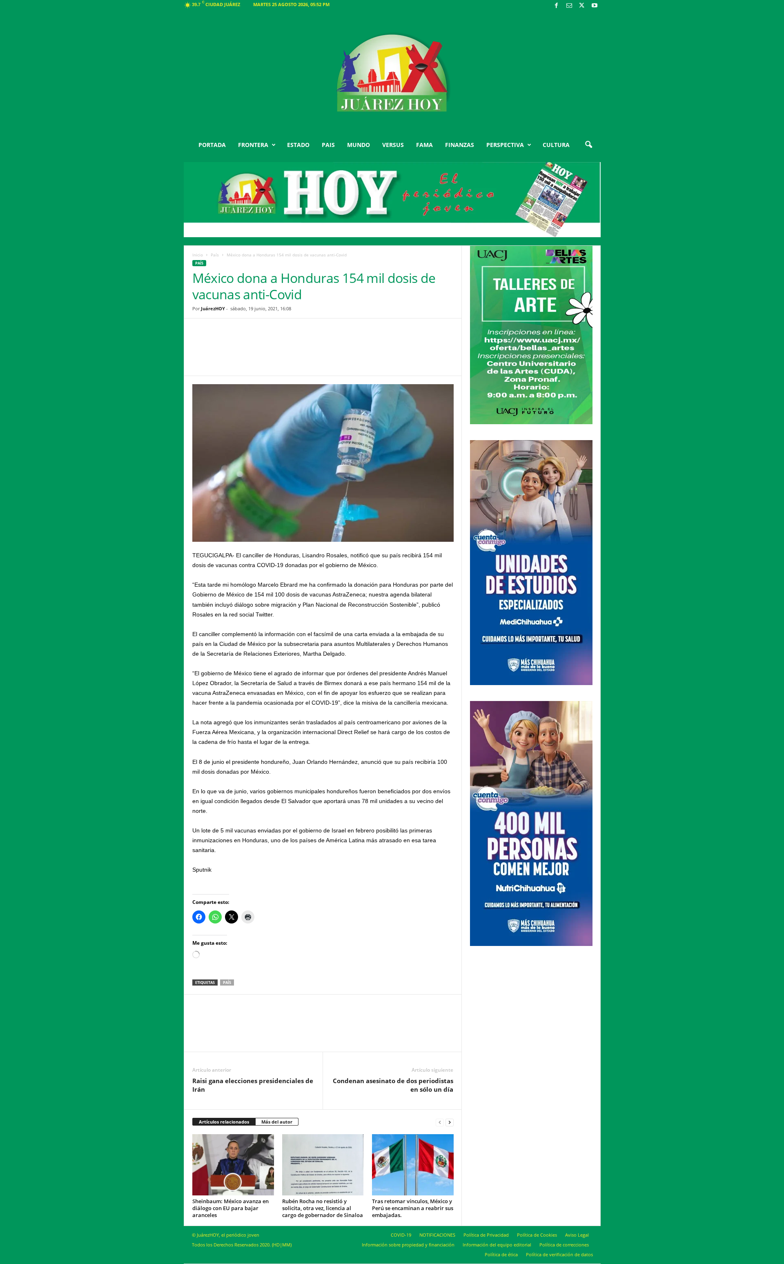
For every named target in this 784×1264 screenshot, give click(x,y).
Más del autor (276, 1122)
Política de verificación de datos (559, 1254)
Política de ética (501, 1254)
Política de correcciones (564, 1245)
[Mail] (569, 6)
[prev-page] (440, 1122)
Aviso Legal (577, 1235)
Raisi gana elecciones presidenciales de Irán (252, 1085)
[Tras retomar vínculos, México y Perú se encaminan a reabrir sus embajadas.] (413, 1164)
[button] (588, 145)
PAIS (328, 145)
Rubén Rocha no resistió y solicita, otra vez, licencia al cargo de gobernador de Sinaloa (322, 1208)
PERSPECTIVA (505, 145)
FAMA (424, 145)
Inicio (197, 255)
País (215, 255)
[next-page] (449, 1122)
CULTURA (556, 145)
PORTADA (212, 145)
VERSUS (393, 145)
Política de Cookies (537, 1235)
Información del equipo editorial (497, 1245)
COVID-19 (401, 1235)
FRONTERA (253, 145)
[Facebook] (556, 6)
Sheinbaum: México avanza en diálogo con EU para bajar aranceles (230, 1208)
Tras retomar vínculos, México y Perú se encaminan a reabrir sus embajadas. (412, 1208)
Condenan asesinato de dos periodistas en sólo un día (393, 1085)
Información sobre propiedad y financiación (408, 1245)
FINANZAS (459, 145)
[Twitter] (582, 6)
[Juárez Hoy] (392, 73)
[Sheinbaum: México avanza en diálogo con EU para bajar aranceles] (233, 1164)
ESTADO (298, 145)
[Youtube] (594, 6)
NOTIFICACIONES (437, 1235)
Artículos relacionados (224, 1122)
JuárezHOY (213, 308)
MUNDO (358, 145)
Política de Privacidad (486, 1235)
